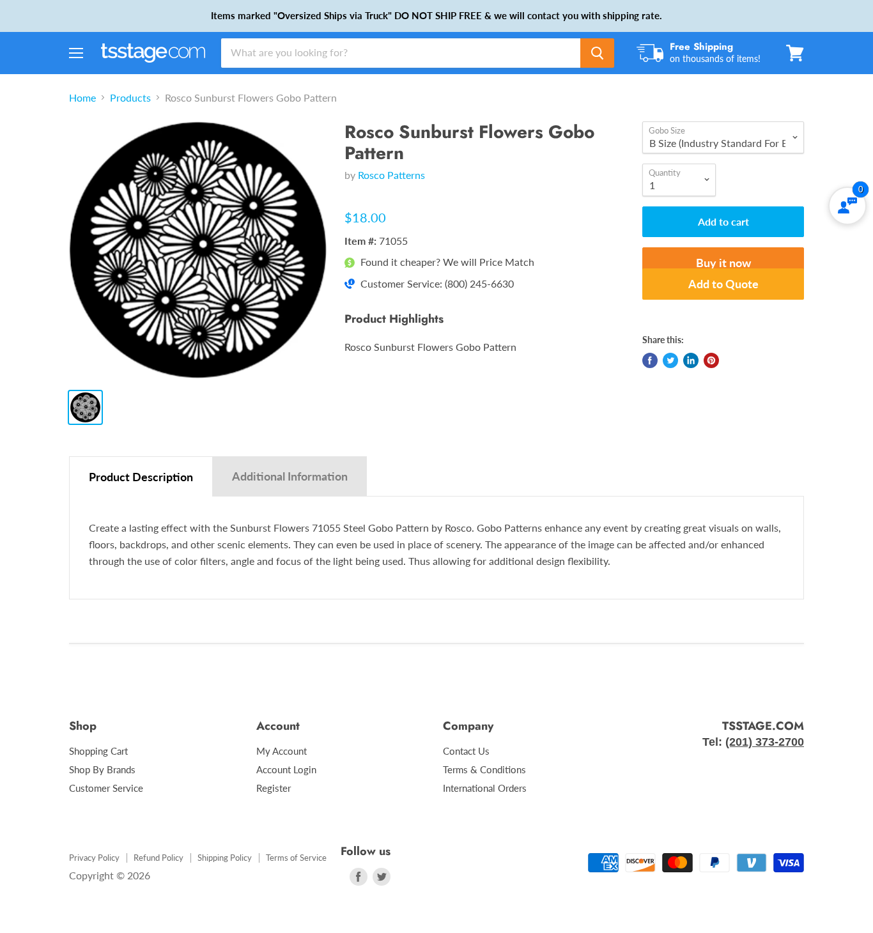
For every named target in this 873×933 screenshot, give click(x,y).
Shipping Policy (224, 857)
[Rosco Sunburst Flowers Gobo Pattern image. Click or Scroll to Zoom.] (198, 250)
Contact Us (466, 751)
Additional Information (290, 476)
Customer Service (106, 788)
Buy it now (723, 263)
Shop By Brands (102, 769)
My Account (281, 751)
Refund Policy (158, 857)
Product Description (141, 477)
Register (273, 788)
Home (82, 98)
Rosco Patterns (391, 175)
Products (130, 98)
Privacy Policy (94, 857)
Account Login (286, 769)
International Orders (485, 788)
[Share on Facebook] (650, 360)
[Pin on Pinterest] (711, 360)
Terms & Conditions (484, 769)
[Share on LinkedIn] (691, 360)
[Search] (597, 53)
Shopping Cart (98, 751)
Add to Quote (723, 284)
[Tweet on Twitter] (670, 360)
